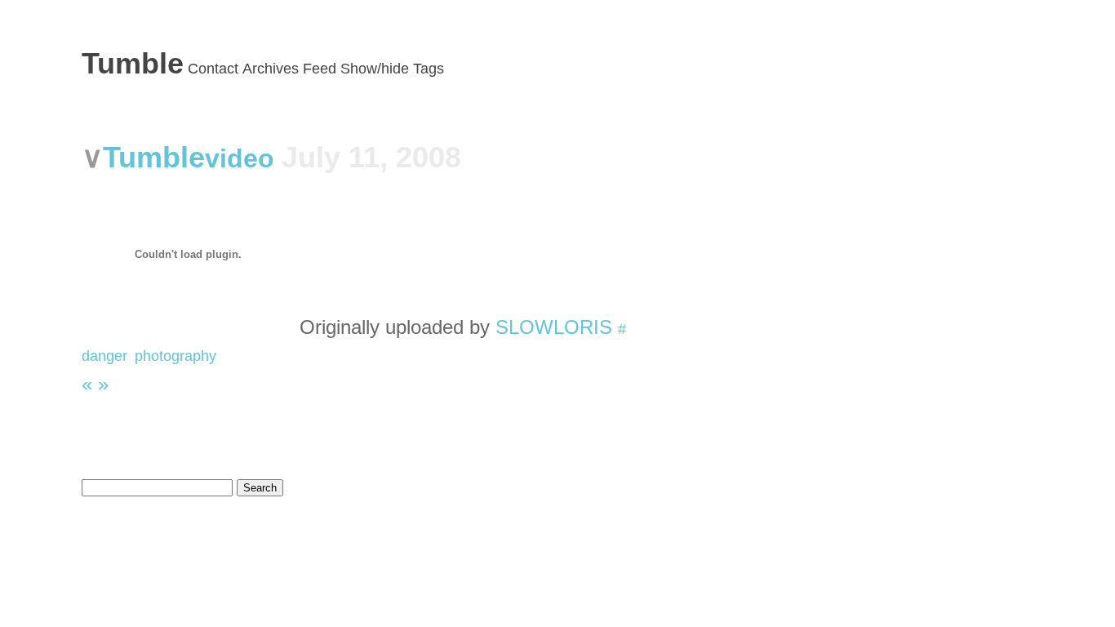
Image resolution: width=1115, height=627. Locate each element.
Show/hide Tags (392, 68)
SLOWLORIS (553, 327)
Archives (270, 68)
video (243, 158)
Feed (319, 68)
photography (175, 356)
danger (104, 356)
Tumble (133, 63)
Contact (213, 68)
